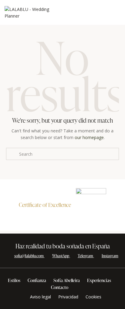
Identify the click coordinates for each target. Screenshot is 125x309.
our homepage (89, 137)
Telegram (85, 255)
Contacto (59, 287)
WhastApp (60, 255)
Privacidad (68, 297)
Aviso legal (40, 297)
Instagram (110, 255)
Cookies (93, 297)
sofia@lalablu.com (29, 255)
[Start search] (12, 154)
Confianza (37, 280)
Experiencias (99, 280)
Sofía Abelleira (66, 280)
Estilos (14, 280)
